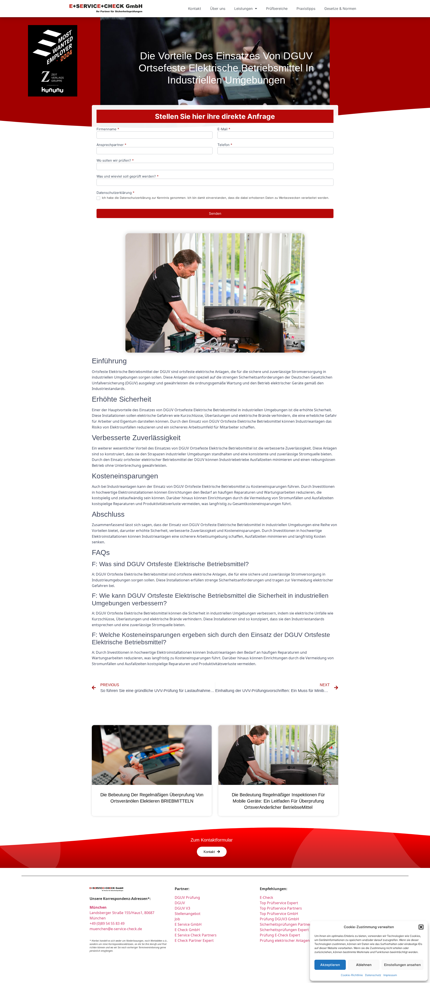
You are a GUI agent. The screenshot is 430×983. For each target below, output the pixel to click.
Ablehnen (364, 965)
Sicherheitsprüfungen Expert (284, 929)
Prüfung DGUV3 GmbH (279, 919)
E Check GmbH (187, 929)
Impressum (390, 975)
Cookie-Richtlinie (352, 975)
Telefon (224, 145)
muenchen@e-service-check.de (116, 928)
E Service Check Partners (196, 935)
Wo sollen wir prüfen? (115, 161)
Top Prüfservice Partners (281, 908)
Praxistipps (306, 8)
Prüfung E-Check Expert (280, 935)
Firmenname (108, 129)
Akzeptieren (330, 965)
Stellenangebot (187, 913)
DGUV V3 (182, 908)
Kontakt (194, 8)
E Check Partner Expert (194, 940)
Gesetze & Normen (340, 8)
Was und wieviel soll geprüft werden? (128, 176)
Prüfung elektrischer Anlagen (285, 940)
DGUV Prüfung (187, 897)
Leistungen (243, 8)
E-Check (266, 897)
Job (177, 919)
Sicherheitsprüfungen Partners (286, 924)
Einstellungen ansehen (402, 965)
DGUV (180, 902)
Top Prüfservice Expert (279, 902)
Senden (215, 213)
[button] (421, 927)
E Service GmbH (188, 924)
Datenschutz (373, 975)
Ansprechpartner (111, 145)
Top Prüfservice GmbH (279, 913)
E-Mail (223, 129)
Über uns (217, 8)
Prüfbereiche (277, 8)
